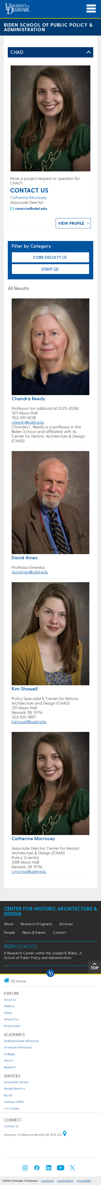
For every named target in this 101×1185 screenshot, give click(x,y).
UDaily (8, 1012)
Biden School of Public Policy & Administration (48, 27)
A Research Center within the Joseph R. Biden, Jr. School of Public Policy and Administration (43, 955)
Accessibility (84, 1180)
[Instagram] (25, 1169)
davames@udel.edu (30, 571)
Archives (66, 924)
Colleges (9, 1054)
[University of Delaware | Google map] (65, 1134)
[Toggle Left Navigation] (88, 52)
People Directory (14, 1088)
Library (8, 1060)
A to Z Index (11, 1108)
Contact (59, 932)
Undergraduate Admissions (21, 1040)
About (8, 924)
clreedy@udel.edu (28, 422)
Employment (12, 1026)
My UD (8, 1095)
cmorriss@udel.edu (31, 208)
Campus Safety (14, 1101)
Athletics (9, 1006)
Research (10, 1067)
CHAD (16, 52)
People (9, 932)
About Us (10, 999)
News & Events (34, 932)
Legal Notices (65, 1180)
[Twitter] (72, 1169)
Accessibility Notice (16, 1082)
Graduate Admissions (18, 1047)
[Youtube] (60, 1169)
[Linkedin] (48, 1169)
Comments (47, 1180)
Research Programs (36, 924)
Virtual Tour (11, 1019)
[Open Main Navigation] (91, 9)
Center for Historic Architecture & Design (50, 911)
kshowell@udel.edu (29, 721)
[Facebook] (36, 1169)
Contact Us (11, 1126)
